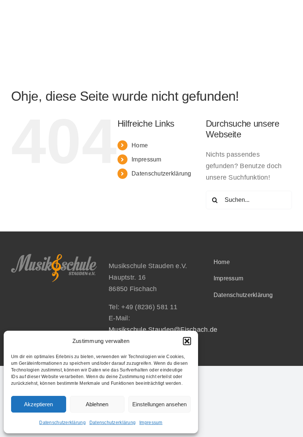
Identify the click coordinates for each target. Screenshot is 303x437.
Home (140, 145)
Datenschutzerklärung (62, 422)
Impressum (150, 422)
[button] (187, 341)
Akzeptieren (38, 404)
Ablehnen (97, 404)
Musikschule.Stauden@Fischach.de (163, 329)
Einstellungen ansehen (159, 404)
